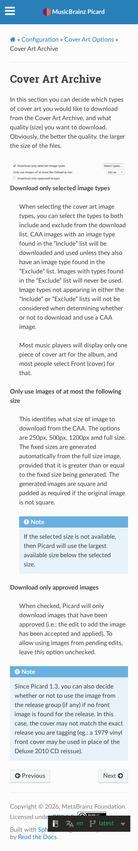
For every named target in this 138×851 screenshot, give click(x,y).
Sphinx (47, 830)
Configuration (40, 40)
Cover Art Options (89, 40)
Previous (32, 776)
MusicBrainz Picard (78, 12)
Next (110, 776)
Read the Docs (37, 837)
